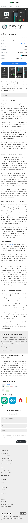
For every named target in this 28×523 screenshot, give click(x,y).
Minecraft (3, 489)
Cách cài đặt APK (5, 470)
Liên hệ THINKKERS (5, 455)
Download (14, 64)
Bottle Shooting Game (6, 506)
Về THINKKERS (4, 453)
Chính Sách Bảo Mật (5, 458)
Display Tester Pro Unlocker (7, 504)
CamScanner (4, 487)
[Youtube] (8, 513)
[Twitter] (5, 513)
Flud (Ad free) (4, 501)
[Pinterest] (10, 513)
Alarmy (11, 244)
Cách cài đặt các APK (5, 472)
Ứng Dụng (8, 6)
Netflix (2, 484)
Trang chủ (3, 6)
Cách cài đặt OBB (5, 475)
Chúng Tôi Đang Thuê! (6, 463)
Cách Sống (14, 6)
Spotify (2, 482)
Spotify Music (4, 497)
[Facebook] (2, 513)
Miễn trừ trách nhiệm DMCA (7, 460)
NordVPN (3, 499)
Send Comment (21, 442)
